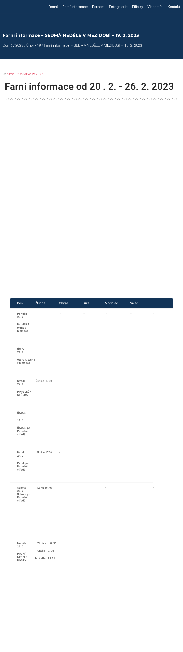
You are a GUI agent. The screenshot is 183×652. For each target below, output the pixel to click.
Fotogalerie (118, 7)
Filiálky (137, 7)
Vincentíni (155, 7)
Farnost (98, 7)
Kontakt (174, 7)
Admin (10, 74)
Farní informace (75, 7)
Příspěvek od (30, 74)
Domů (53, 7)
